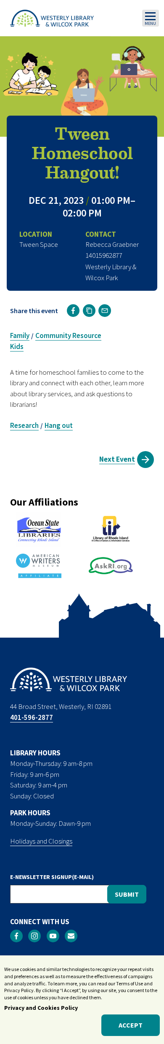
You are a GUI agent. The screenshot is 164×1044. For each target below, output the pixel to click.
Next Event (117, 459)
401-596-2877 (31, 717)
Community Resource (68, 335)
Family (19, 335)
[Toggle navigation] (150, 18)
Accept (131, 1025)
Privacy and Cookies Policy (41, 1008)
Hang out (59, 425)
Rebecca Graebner (112, 244)
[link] (73, 310)
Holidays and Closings (41, 841)
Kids (17, 346)
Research (24, 425)
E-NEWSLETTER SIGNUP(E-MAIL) (52, 877)
